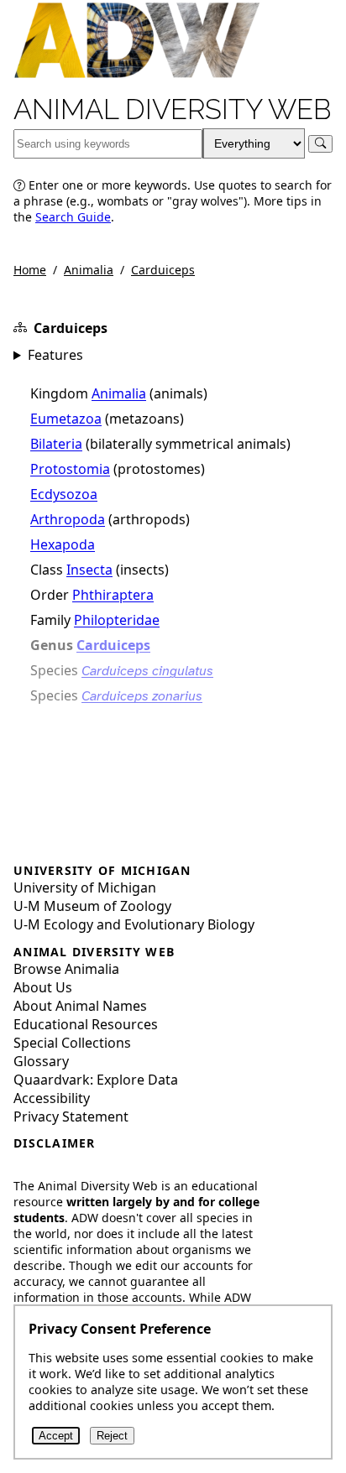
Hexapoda (62, 544)
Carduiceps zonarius (141, 696)
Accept (56, 1435)
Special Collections (72, 1042)
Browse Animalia (66, 969)
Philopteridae (117, 620)
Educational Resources (85, 1024)
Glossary (41, 1061)
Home (29, 270)
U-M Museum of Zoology (92, 906)
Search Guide (73, 217)
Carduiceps (163, 270)
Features (55, 355)
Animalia (88, 270)
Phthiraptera (113, 595)
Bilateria (56, 444)
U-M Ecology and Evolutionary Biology (133, 924)
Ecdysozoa (63, 494)
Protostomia (70, 469)
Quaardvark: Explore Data (95, 1079)
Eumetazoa (66, 418)
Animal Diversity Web (172, 110)
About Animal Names (80, 1006)
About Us (42, 987)
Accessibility (51, 1098)
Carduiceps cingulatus (147, 670)
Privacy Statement (70, 1116)
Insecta (89, 569)
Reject (112, 1435)
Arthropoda (67, 519)
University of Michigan (84, 887)
